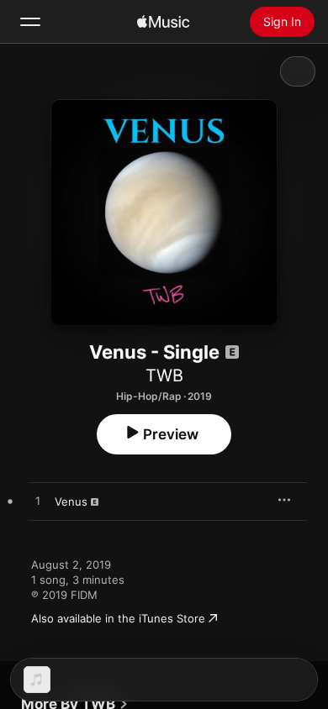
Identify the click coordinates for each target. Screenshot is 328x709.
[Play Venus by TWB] (38, 501)
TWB (164, 375)
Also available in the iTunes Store (118, 618)
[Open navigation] (30, 21)
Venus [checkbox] (71, 501)
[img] (163, 21)
